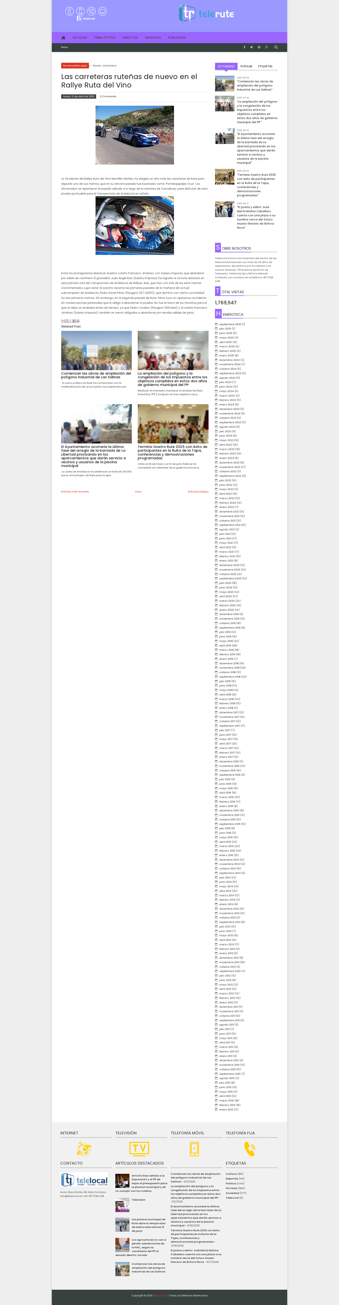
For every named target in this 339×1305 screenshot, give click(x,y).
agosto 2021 (227, 529)
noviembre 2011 (229, 1011)
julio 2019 (225, 632)
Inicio (64, 47)
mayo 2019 (226, 641)
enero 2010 (226, 1109)
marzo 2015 (226, 846)
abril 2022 (225, 494)
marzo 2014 (226, 895)
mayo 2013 (226, 935)
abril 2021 (225, 547)
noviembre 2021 (229, 516)
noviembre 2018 (229, 668)
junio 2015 (225, 833)
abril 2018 (225, 694)
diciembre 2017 (229, 712)
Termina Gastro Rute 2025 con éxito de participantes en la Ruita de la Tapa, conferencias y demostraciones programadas (195, 1236)
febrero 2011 (226, 1051)
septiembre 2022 (230, 476)
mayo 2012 (226, 984)
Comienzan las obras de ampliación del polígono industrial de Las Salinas (148, 1267)
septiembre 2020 (230, 578)
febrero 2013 (227, 949)
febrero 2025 (227, 351)
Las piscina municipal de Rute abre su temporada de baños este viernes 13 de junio (148, 1225)
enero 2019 (226, 659)
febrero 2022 (227, 503)
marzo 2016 (226, 797)
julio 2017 (224, 730)
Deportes (232, 1178)
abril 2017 (225, 743)
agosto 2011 (226, 1025)
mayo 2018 (226, 690)
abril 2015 (225, 842)
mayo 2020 (226, 592)
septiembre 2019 (230, 628)
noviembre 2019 (229, 619)
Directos (130, 37)
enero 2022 (226, 507)
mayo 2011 (225, 1038)
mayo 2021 (226, 543)
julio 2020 (225, 583)
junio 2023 (225, 436)
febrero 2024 (227, 400)
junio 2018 (225, 685)
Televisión (138, 1200)
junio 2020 (225, 587)
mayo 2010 (226, 1092)
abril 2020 (225, 596)
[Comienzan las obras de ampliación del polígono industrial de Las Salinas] (224, 85)
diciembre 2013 (229, 909)
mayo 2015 (226, 837)
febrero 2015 (227, 851)
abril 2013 (225, 940)
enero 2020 (226, 610)
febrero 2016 (227, 802)
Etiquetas (265, 66)
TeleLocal (232, 1198)
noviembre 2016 (229, 766)
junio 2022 (225, 485)
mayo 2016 (226, 788)
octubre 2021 (227, 520)
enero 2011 (225, 1056)
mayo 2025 (226, 337)
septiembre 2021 (230, 525)
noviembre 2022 (229, 467)
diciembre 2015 (229, 810)
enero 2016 (226, 806)
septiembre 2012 (230, 971)
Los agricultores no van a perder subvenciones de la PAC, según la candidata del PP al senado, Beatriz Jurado (140, 1247)
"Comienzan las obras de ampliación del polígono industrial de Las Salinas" (255, 85)
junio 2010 (225, 1087)
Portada (231, 1188)
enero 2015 (226, 855)
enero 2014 (226, 904)
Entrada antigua (198, 491)
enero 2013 (226, 953)
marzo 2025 (227, 346)
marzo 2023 (227, 449)
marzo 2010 (226, 1100)
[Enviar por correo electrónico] (63, 321)
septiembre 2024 (230, 373)
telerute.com (160, 1295)
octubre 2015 (227, 819)
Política (231, 1183)
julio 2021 (225, 534)
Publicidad (177, 37)
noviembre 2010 (229, 1065)
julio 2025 (225, 328)
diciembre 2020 (229, 565)
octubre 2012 (227, 967)
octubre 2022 (227, 471)
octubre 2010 (227, 1069)
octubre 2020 (227, 574)
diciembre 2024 (229, 360)
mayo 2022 (226, 489)
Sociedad (232, 1193)
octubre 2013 (227, 917)
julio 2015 (225, 828)
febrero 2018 (227, 703)
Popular (246, 66)
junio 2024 (225, 387)
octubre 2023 (227, 418)
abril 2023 (225, 445)
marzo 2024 (227, 396)
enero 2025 (226, 355)
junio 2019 (225, 636)
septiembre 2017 (229, 726)
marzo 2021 (226, 552)
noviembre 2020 (229, 570)
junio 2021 (225, 538)
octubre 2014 (227, 868)
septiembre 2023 (230, 422)
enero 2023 (226, 458)
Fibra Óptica (104, 37)
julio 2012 (225, 975)
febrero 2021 (227, 556)
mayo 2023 (226, 440)
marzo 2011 (226, 1047)
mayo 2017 (226, 739)
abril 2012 (225, 989)
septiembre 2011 (229, 1020)
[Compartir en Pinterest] (78, 321)
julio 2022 (225, 480)
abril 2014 (225, 891)
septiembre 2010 (230, 1074)
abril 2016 (225, 792)
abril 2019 (225, 645)
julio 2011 (224, 1029)
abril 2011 (224, 1042)
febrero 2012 (227, 998)
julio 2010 (225, 1083)
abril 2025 (225, 342)
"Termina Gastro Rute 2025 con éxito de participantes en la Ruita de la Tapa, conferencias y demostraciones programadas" (256, 185)
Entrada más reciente (75, 491)
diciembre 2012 (229, 958)
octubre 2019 (227, 623)
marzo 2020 (227, 601)
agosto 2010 (227, 1078)
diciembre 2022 (229, 462)
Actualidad (226, 66)
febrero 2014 (227, 900)
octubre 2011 (227, 1016)
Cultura (231, 1174)
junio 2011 (225, 1034)
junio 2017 (225, 735)
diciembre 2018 (229, 663)
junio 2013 (225, 931)
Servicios (153, 37)
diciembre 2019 (229, 614)
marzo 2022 (227, 498)
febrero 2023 (227, 453)
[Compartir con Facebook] (74, 321)
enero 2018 (226, 708)
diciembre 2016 (229, 761)
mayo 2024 (226, 391)
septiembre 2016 (230, 775)
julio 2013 (225, 926)
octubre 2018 (227, 672)
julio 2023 (225, 431)
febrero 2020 (227, 605)
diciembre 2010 (229, 1060)
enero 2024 (226, 404)
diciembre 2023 (229, 409)
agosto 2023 (227, 427)
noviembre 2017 (229, 717)
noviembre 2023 (229, 413)
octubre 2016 (227, 770)
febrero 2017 (227, 752)
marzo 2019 (226, 650)
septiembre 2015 (230, 824)
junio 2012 (225, 980)
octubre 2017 (227, 721)
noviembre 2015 (229, 815)
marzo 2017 (226, 748)
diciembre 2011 (228, 1007)
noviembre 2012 (229, 962)
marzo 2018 (226, 699)
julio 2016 (225, 779)
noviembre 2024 (230, 364)
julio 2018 (225, 681)
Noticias (80, 37)
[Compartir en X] (70, 321)
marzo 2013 (226, 944)
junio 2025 (225, 333)
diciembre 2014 (229, 860)
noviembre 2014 (229, 864)
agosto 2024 (227, 378)
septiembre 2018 (230, 677)
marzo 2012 (226, 993)
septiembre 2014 (230, 873)
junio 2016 (225, 784)
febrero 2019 (227, 654)
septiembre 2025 (230, 324)
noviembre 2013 (229, 913)
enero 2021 (226, 560)
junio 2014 (225, 882)
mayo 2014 (226, 886)
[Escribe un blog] (67, 321)
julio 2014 (225, 877)
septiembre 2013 (230, 922)
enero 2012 (226, 1002)
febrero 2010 (227, 1105)
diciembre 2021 (229, 511)
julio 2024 (225, 382)
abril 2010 (225, 1096)
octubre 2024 (228, 369)
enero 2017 (226, 757)
